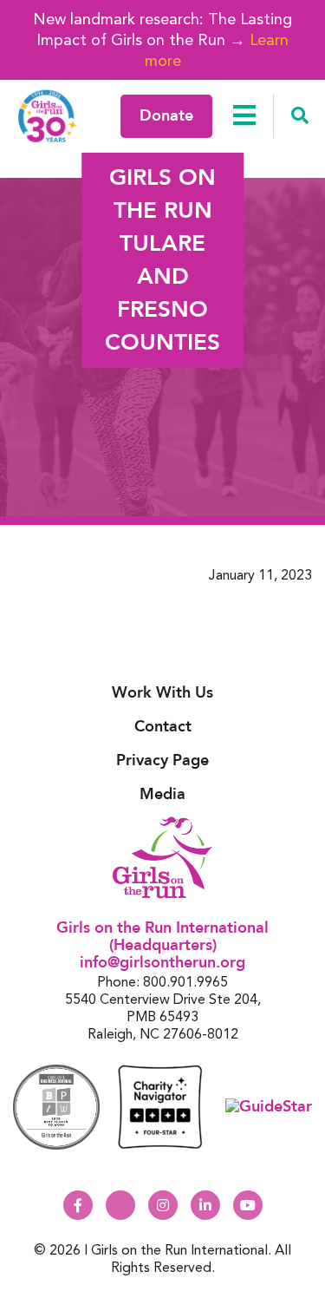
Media (162, 794)
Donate (166, 116)
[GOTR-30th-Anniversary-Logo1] (47, 116)
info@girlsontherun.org (162, 962)
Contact (163, 726)
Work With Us (162, 693)
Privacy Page (162, 760)
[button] (299, 116)
